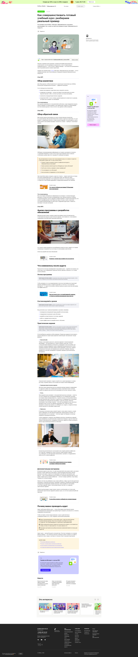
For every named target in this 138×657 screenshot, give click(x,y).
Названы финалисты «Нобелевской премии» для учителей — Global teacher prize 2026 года (87, 605)
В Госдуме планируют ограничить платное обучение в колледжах (71, 582)
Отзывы (76, 633)
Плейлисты (86, 632)
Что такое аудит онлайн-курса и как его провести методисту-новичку (52, 547)
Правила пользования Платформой (91, 652)
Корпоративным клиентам (95, 634)
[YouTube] (41, 639)
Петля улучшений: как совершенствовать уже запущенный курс (51, 545)
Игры (65, 637)
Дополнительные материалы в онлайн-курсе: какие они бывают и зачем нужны (73, 612)
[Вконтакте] (38, 639)
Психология (66, 640)
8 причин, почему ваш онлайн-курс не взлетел (61, 258)
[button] (95, 599)
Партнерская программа (95, 631)
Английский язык (67, 645)
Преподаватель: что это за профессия (44, 611)
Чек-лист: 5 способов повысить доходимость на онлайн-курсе (51, 543)
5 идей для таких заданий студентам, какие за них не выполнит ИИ (58, 612)
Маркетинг (66, 634)
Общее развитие (67, 642)
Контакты (77, 635)
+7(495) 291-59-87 (42, 632)
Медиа (93, 628)
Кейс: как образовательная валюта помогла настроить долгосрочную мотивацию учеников (100, 612)
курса (52, 70)
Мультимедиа (67, 639)
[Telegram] (45, 639)
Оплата (76, 652)
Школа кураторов (77, 638)
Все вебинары (87, 630)
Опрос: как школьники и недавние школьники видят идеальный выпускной (57, 583)
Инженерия (66, 643)
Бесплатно (77, 640)
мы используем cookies (9, 654)
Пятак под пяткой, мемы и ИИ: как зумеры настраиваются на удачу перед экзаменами (42, 583)
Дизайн (65, 633)
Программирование (68, 631)
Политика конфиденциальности (90, 653)
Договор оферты (67, 652)
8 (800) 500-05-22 (42, 628)
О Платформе (78, 630)
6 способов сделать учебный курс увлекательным (62, 499)
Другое (65, 646)
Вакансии (77, 636)
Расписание (86, 633)
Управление (66, 636)
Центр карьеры (78, 632)
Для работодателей (95, 637)
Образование (41, 11)
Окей (21, 653)
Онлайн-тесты (78, 642)
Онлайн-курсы (80, 6)
